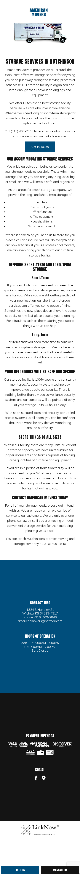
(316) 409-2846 (45, 617)
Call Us (20, 870)
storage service (45, 75)
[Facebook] (36, 778)
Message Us (60, 870)
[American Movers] (38, 12)
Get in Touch (40, 147)
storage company (53, 190)
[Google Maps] (44, 778)
